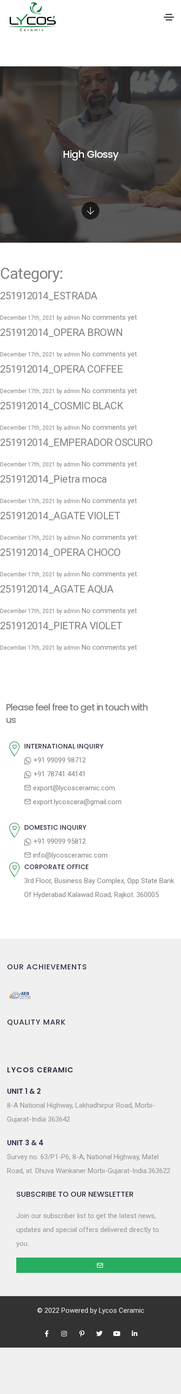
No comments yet (109, 317)
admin (72, 318)
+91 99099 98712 (59, 760)
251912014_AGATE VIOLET (60, 516)
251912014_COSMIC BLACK (61, 406)
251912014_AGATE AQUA (56, 589)
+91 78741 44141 (59, 774)
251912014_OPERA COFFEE (61, 369)
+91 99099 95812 (59, 841)
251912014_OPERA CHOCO (60, 552)
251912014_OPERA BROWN (61, 332)
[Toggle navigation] (169, 17)
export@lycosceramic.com (73, 788)
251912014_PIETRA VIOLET (61, 626)
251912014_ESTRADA (48, 296)
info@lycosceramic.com (69, 855)
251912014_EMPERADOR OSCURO (76, 442)
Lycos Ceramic (121, 1310)
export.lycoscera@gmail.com (76, 802)
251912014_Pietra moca (53, 479)
